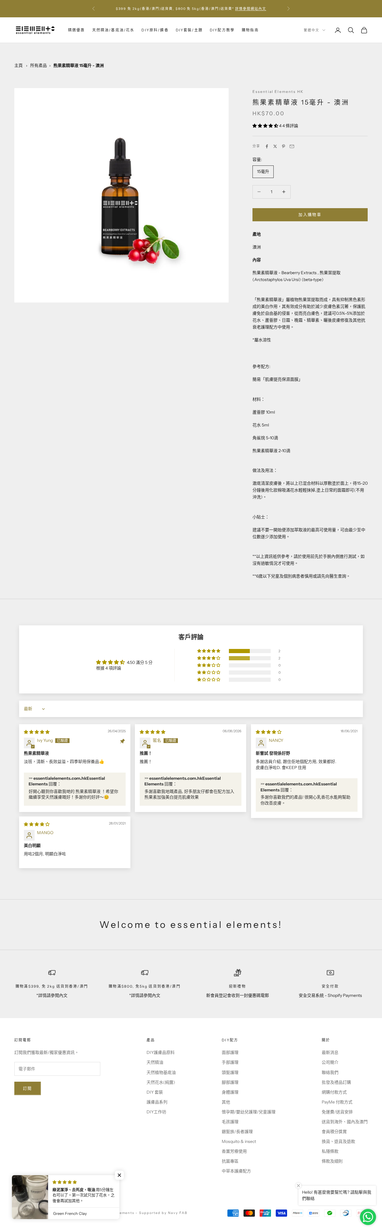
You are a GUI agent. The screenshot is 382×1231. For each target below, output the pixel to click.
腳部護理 (230, 1082)
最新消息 (330, 1052)
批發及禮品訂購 (336, 1082)
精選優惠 (76, 30)
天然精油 (155, 1062)
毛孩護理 (230, 1121)
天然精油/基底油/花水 (113, 30)
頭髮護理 (230, 1072)
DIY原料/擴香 (154, 30)
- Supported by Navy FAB (161, 1213)
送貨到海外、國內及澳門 (345, 1121)
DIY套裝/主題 (189, 30)
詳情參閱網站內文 (250, 9)
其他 (226, 1102)
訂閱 (27, 1088)
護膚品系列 (157, 1102)
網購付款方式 (334, 1092)
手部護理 (230, 1062)
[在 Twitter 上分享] (275, 146)
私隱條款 (330, 1151)
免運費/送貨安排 (337, 1112)
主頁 (18, 65)
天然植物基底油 (161, 1072)
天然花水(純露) (161, 1082)
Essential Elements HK (278, 91)
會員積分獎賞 (334, 1131)
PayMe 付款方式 (337, 1102)
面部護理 (230, 1052)
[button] (265, 125)
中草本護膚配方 (236, 1171)
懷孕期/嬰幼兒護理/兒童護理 (248, 1112)
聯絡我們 (330, 1072)
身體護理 (230, 1092)
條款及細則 (332, 1161)
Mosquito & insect (239, 1141)
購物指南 (250, 30)
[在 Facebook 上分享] (266, 146)
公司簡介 (330, 1062)
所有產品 (38, 65)
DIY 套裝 (155, 1092)
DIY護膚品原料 (161, 1052)
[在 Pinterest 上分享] (283, 146)
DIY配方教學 (222, 30)
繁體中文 (311, 30)
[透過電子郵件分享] (291, 146)
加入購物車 (309, 214)
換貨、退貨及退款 (338, 1141)
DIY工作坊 (156, 1112)
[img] (37, 732)
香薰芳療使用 (234, 1151)
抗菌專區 (230, 1161)
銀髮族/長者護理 (237, 1131)
